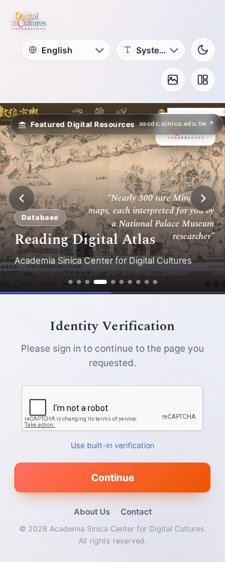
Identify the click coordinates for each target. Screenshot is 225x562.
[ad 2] (79, 282)
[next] (203, 198)
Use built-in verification (112, 445)
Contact (136, 511)
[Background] (172, 79)
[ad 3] (87, 282)
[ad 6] (121, 282)
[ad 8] (138, 282)
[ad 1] (70, 282)
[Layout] (202, 79)
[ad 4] (100, 282)
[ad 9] (147, 282)
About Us (92, 511)
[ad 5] (113, 282)
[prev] (21, 198)
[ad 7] (130, 282)
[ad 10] (155, 282)
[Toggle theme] (202, 49)
